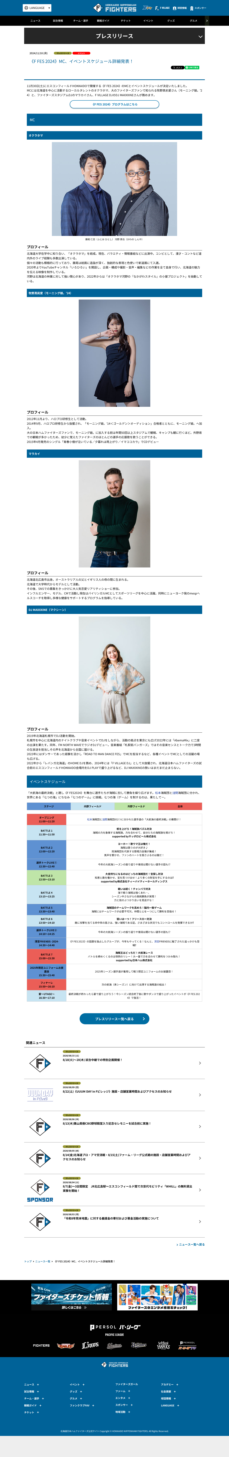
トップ (28, 1261)
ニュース (35, 20)
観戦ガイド (103, 20)
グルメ (193, 20)
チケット (126, 20)
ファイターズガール (126, 1384)
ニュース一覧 (42, 1261)
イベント (148, 20)
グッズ (171, 20)
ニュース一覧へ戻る (192, 1244)
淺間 (175, 793)
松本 (158, 793)
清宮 (156, 941)
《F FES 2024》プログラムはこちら (114, 104)
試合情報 (58, 20)
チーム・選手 (80, 20)
